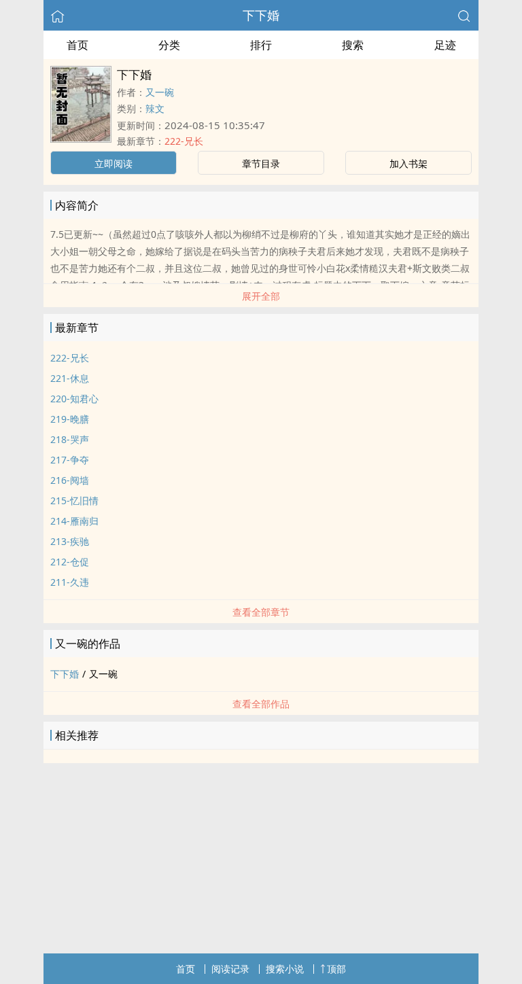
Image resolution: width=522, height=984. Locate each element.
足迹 (445, 44)
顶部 (336, 968)
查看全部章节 (261, 611)
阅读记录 (230, 968)
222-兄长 (183, 141)
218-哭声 (69, 439)
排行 (261, 44)
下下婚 (261, 15)
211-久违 (69, 582)
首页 (77, 44)
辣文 (154, 108)
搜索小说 (285, 968)
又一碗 (159, 92)
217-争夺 (69, 459)
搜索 (353, 44)
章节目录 (261, 163)
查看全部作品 (261, 703)
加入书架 (408, 163)
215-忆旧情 (74, 500)
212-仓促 (69, 561)
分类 (169, 44)
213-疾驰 (69, 541)
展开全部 (261, 295)
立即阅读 (113, 163)
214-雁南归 (74, 520)
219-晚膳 (69, 418)
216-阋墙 (69, 480)
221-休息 (69, 378)
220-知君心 (74, 398)
